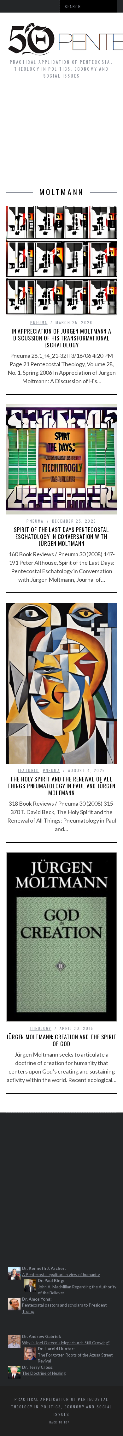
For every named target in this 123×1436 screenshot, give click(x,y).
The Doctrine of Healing (44, 1373)
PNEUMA (38, 322)
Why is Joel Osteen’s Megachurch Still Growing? (66, 1342)
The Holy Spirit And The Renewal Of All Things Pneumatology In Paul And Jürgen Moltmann (61, 786)
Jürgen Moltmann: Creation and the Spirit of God (61, 1040)
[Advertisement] (61, 136)
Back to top (60, 1422)
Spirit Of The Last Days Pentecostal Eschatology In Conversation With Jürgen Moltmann (61, 536)
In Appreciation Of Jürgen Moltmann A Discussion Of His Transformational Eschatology (61, 338)
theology (40, 1028)
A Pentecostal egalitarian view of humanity (61, 1274)
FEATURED (28, 770)
